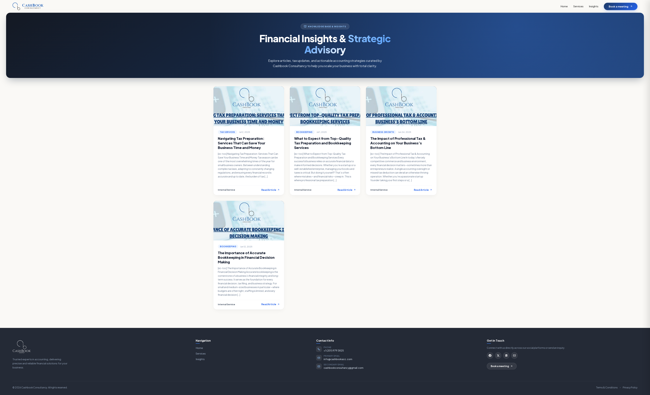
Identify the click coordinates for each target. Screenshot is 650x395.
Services (578, 6)
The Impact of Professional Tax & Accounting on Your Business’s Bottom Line (398, 143)
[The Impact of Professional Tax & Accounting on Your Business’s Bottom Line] (401, 106)
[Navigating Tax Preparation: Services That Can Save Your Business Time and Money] (248, 106)
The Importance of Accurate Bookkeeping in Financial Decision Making (246, 257)
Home (564, 6)
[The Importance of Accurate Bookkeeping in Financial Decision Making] (248, 220)
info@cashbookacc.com (338, 359)
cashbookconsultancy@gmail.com (343, 367)
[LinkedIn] (506, 355)
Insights (593, 6)
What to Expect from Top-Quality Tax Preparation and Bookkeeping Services (322, 143)
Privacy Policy (630, 387)
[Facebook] (490, 355)
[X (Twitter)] (498, 355)
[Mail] (514, 355)
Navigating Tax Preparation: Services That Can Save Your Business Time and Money (241, 143)
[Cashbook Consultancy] (22, 346)
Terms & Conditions (607, 387)
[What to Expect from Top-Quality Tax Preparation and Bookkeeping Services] (325, 106)
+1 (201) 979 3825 (334, 350)
